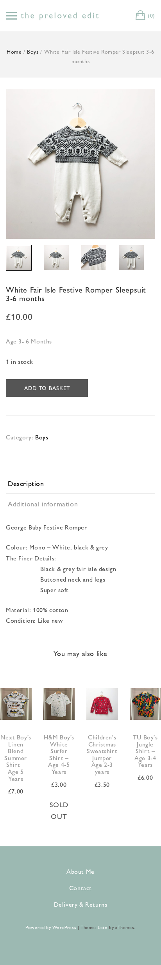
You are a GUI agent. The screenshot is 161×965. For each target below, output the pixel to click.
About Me (80, 871)
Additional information (43, 503)
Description (26, 483)
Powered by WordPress (50, 927)
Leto (102, 927)
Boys (32, 51)
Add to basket (47, 388)
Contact (80, 887)
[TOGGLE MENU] (11, 15)
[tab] (80, 483)
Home (14, 51)
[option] (80, 164)
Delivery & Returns (80, 904)
